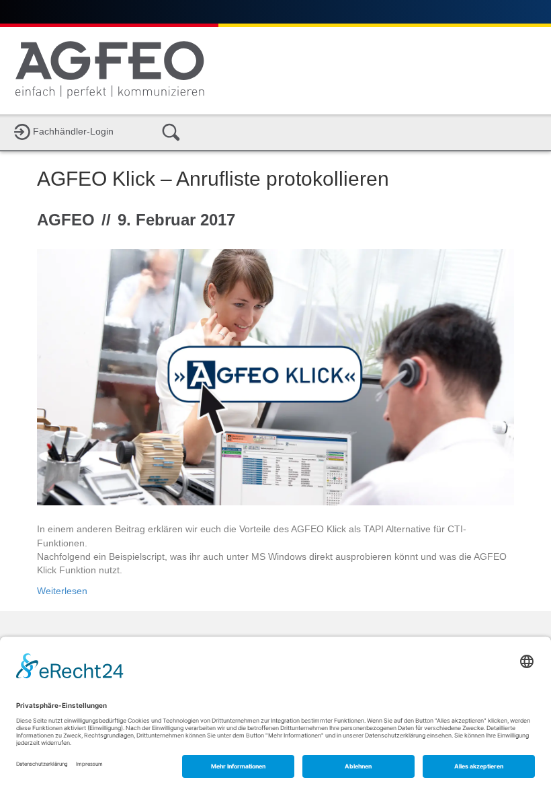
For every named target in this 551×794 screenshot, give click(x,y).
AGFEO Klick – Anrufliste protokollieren (213, 179)
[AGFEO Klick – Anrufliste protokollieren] (275, 376)
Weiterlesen (62, 590)
